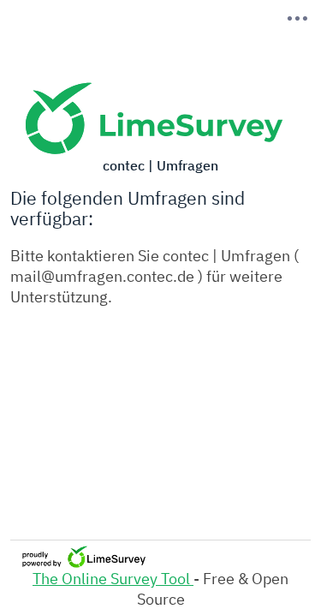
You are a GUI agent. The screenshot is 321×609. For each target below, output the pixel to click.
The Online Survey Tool (113, 578)
